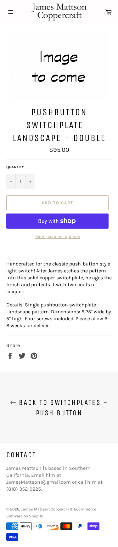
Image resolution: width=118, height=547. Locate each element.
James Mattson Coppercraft (46, 509)
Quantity (15, 167)
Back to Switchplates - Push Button (62, 407)
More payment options (57, 236)
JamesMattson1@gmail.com (38, 482)
